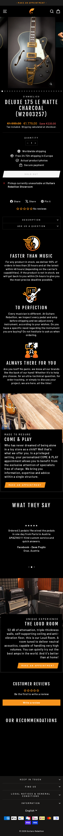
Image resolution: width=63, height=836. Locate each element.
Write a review (31, 702)
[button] (25, 208)
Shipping (26, 127)
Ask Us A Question (31, 226)
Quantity (31, 137)
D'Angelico (31, 96)
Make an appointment (25, 485)
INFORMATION (30, 803)
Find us (30, 786)
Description (31, 220)
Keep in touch (31, 779)
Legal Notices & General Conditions (30, 795)
